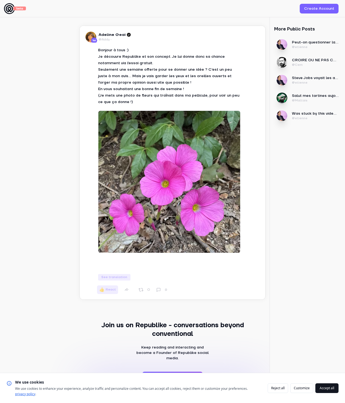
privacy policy (25, 394)
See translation (114, 277)
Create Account (319, 8)
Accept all (327, 388)
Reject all (278, 388)
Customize (302, 388)
